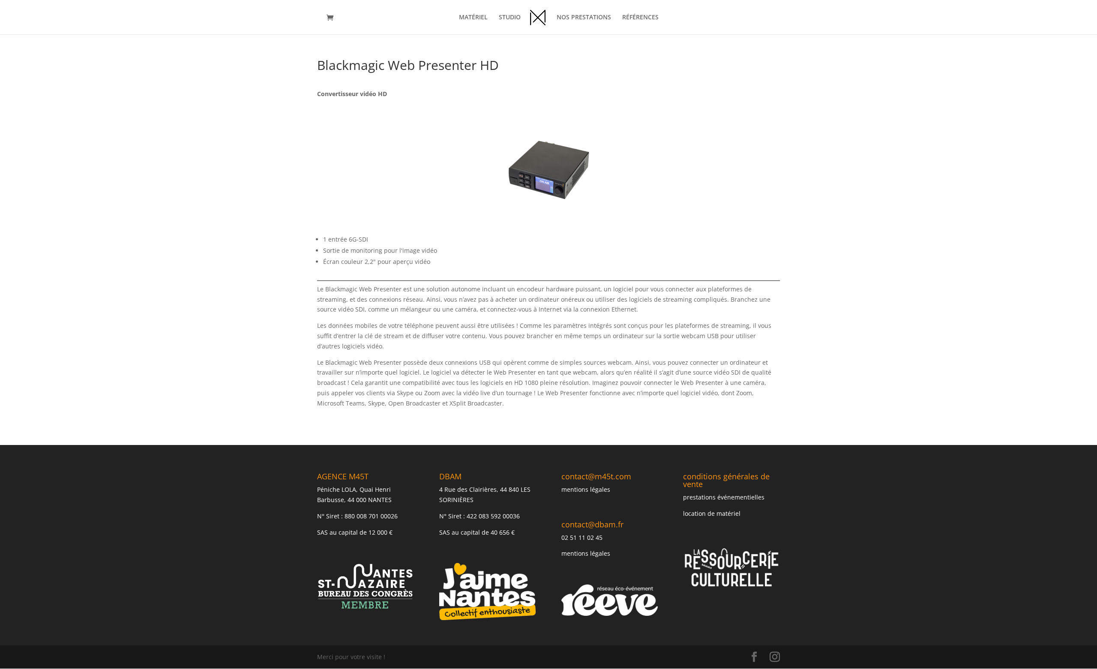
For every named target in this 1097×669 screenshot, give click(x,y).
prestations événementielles (723, 497)
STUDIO (510, 17)
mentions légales (585, 489)
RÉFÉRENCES (640, 17)
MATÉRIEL (473, 17)
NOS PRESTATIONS (584, 17)
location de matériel (711, 513)
